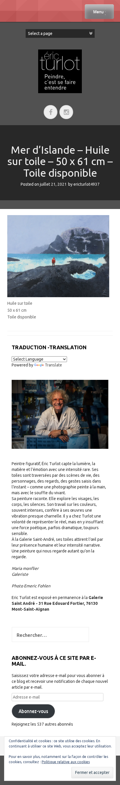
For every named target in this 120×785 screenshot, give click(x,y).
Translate (53, 365)
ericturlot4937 (86, 184)
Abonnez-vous (33, 711)
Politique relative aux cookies (66, 762)
